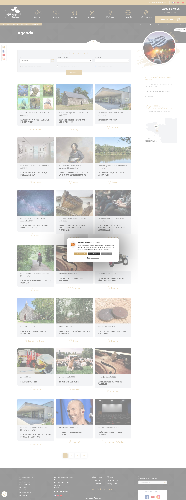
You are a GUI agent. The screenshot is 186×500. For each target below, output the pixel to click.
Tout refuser (94, 254)
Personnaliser (106, 254)
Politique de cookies (93, 258)
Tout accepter (81, 254)
